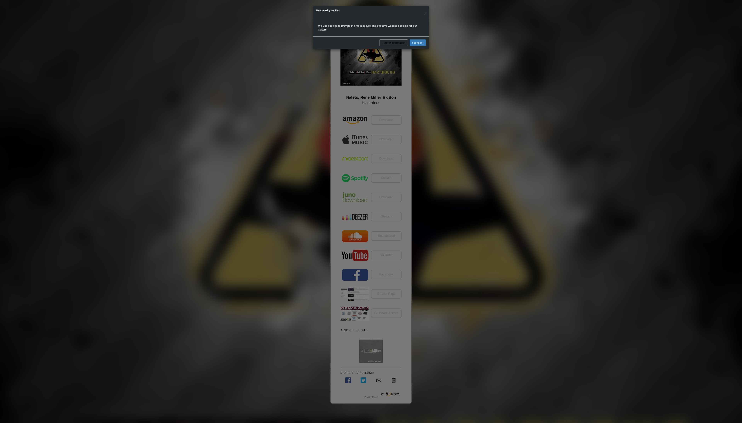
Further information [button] (393, 42)
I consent (417, 42)
